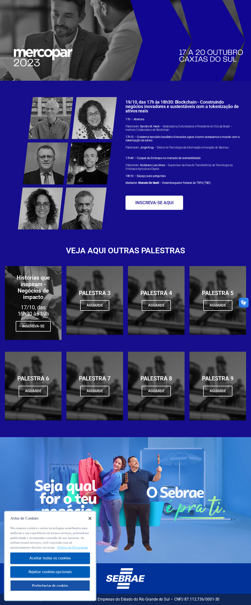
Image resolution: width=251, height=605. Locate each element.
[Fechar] (90, 518)
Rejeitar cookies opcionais (50, 572)
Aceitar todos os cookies (50, 558)
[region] (50, 556)
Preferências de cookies (50, 585)
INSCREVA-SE (33, 326)
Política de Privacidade (72, 547)
